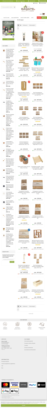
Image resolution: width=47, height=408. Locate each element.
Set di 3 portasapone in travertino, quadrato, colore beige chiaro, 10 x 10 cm (37, 143)
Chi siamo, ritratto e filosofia (29, 343)
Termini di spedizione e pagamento (8, 363)
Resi (2, 367)
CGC (2, 365)
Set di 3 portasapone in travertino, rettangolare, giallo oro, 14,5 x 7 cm (37, 94)
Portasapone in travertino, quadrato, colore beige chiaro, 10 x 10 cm (24, 242)
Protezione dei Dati (5, 361)
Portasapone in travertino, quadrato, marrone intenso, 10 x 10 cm (24, 217)
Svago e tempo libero (25, 17)
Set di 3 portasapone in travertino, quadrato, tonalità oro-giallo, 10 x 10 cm (23, 118)
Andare (12, 261)
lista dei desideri (43, 3)
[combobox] (32, 25)
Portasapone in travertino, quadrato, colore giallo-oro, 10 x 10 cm (38, 192)
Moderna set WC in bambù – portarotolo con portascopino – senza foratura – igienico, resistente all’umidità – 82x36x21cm (38, 44)
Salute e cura (6, 17)
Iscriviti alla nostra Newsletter (30, 349)
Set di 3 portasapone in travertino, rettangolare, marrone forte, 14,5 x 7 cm (24, 143)
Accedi (8, 39)
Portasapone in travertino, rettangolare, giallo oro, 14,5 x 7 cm (38, 217)
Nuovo (44, 17)
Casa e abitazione (15, 17)
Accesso (36, 3)
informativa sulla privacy (33, 403)
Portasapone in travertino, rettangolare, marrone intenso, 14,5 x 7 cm (24, 192)
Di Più (32, 17)
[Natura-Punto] (28, 8)
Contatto (26, 345)
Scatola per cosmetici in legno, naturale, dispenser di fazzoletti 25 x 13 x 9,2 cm (38, 291)
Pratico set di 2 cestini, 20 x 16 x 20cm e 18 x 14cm (24, 167)
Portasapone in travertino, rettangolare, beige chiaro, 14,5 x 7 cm (24, 291)
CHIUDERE (23, 405)
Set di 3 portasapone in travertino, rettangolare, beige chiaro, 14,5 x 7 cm (37, 266)
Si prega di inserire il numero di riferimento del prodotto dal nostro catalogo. (8, 256)
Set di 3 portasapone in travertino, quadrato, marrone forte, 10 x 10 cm (37, 118)
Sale (39, 17)
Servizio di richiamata (28, 347)
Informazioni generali (28, 341)
